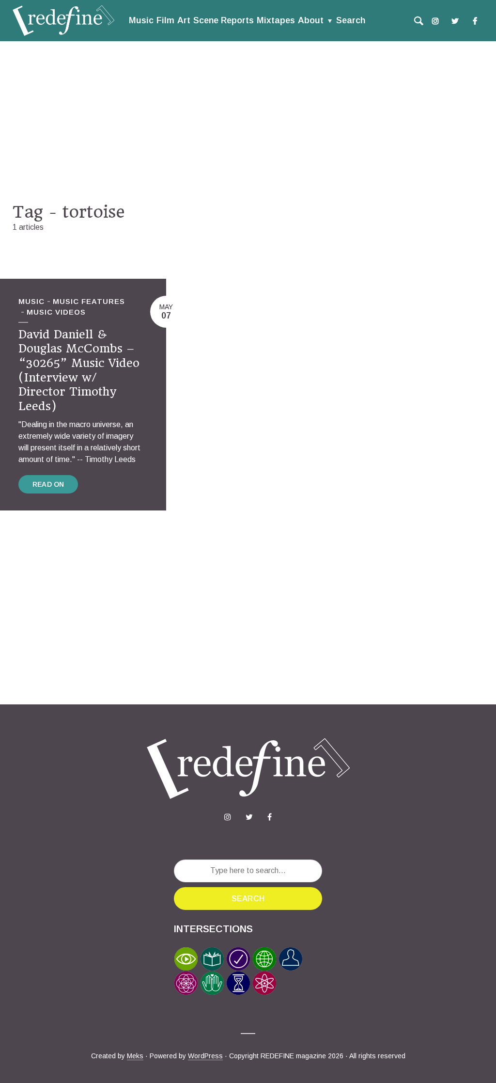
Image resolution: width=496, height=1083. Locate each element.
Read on (48, 484)
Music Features (89, 301)
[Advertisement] (248, 122)
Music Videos (56, 312)
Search (350, 20)
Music (141, 20)
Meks (135, 1056)
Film (165, 20)
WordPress (205, 1056)
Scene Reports (223, 20)
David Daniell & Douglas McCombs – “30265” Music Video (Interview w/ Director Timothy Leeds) (79, 370)
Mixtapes (276, 20)
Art (183, 20)
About (311, 20)
